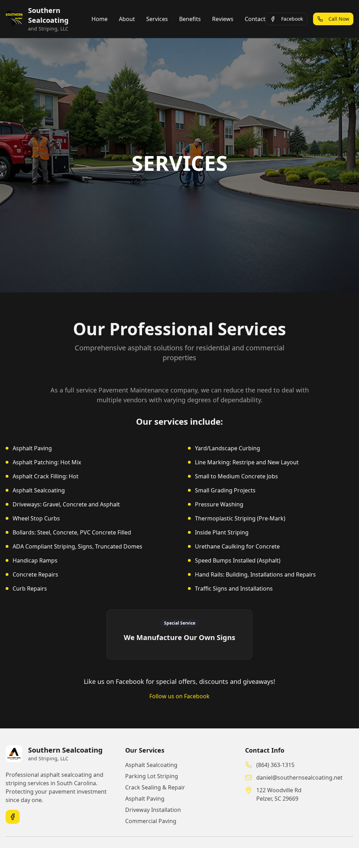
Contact (255, 19)
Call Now (338, 18)
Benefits (190, 19)
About (127, 19)
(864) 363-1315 (275, 765)
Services (157, 19)
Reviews (222, 19)
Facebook (292, 18)
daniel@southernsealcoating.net (299, 777)
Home (100, 19)
